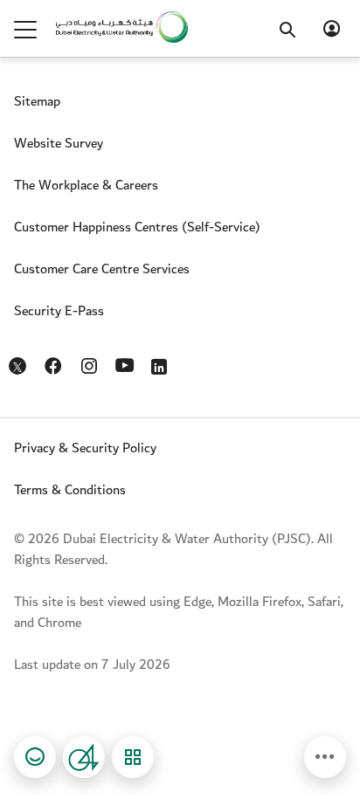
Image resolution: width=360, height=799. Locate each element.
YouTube (126, 363)
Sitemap (37, 102)
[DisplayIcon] (325, 757)
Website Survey (58, 143)
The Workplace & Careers (86, 185)
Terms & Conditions (70, 490)
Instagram (90, 362)
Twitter (19, 369)
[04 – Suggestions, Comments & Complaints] (84, 757)
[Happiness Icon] (35, 757)
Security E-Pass (59, 311)
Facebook (54, 362)
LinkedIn (162, 362)
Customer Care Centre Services (102, 269)
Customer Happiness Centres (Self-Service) (137, 227)
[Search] (296, 16)
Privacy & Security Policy (85, 448)
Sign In (332, 28)
